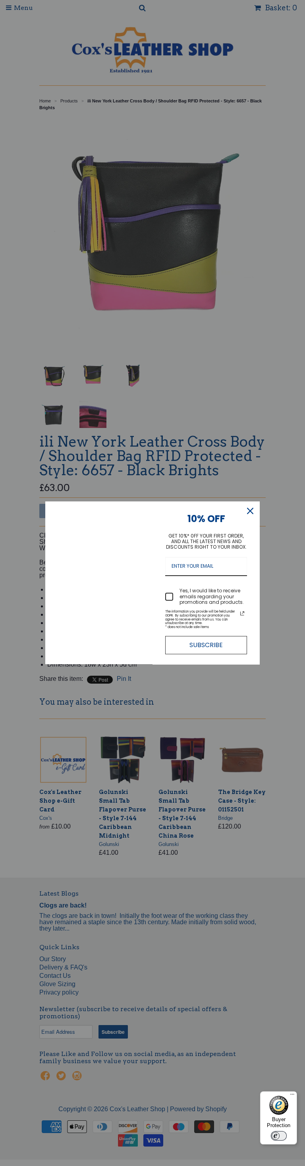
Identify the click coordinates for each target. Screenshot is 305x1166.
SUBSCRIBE (206, 644)
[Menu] (292, 1096)
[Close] (250, 510)
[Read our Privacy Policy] (242, 613)
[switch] (279, 1136)
